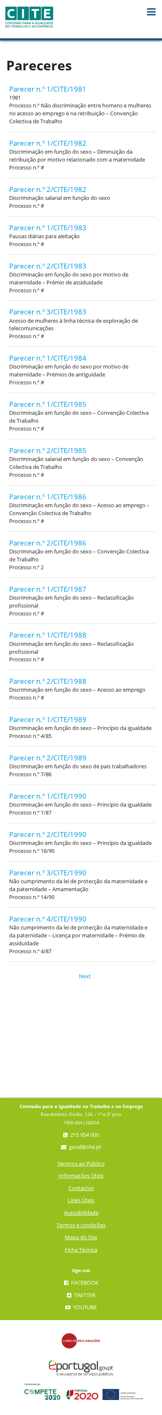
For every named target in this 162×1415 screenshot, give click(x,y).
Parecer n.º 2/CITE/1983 (47, 266)
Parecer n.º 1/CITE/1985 (47, 404)
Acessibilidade (81, 1212)
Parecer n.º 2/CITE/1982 (47, 189)
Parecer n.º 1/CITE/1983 (47, 227)
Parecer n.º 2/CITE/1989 (47, 757)
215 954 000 (84, 1134)
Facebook (84, 1282)
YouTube (84, 1307)
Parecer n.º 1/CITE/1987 (47, 589)
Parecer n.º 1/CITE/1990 (47, 796)
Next (82, 976)
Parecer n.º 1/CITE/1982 (47, 143)
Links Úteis (81, 1200)
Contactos (81, 1188)
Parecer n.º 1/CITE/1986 (47, 496)
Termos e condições (81, 1225)
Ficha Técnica (81, 1249)
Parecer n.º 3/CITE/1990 (47, 872)
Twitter (84, 1295)
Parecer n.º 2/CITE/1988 (47, 681)
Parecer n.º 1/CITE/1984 (47, 358)
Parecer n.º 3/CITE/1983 (47, 311)
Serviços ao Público (81, 1163)
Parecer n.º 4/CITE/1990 (47, 919)
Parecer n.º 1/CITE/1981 (47, 89)
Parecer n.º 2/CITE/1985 (47, 450)
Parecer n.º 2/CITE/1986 (47, 543)
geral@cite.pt (84, 1147)
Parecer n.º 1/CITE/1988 (47, 635)
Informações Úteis (81, 1175)
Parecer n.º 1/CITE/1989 (47, 719)
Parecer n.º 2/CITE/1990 (47, 834)
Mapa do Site (81, 1237)
